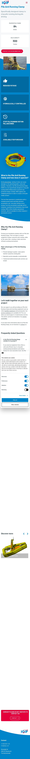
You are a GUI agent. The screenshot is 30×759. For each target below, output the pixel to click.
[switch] (26, 381)
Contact (14, 718)
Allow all (15, 400)
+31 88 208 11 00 (5, 744)
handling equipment (9, 311)
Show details (22, 395)
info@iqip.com (5, 745)
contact (22, 324)
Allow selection (15, 404)
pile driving (8, 182)
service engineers (6, 313)
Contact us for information (11, 51)
